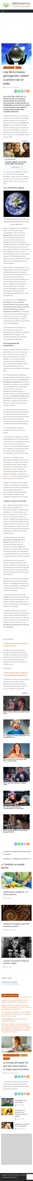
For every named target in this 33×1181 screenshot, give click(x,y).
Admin (17, 87)
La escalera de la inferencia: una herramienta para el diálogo (21, 1113)
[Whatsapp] (18, 91)
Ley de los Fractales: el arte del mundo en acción (17, 852)
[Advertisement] (16, 30)
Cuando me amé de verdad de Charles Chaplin (16, 962)
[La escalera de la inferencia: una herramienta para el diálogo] (7, 1114)
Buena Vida (24, 1055)
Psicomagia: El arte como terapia (20, 1101)
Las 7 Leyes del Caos (9, 67)
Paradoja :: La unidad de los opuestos (16, 859)
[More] (28, 91)
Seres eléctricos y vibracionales (17, 1002)
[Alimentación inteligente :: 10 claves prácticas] (16, 873)
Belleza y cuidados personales (11, 1055)
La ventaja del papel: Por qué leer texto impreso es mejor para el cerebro (16, 1066)
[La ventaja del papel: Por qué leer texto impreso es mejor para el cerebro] (16, 1044)
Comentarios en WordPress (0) (10, 984)
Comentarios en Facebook (9, 982)
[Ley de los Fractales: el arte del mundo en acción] (16, 906)
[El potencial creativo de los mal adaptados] (7, 1126)
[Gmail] (25, 91)
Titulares (18, 67)
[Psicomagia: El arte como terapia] (7, 1102)
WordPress (13, 1177)
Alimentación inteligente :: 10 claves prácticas (15, 893)
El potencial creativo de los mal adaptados (22, 1125)
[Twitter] (22, 91)
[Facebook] (15, 91)
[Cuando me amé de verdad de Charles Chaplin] (16, 938)
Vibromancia (16, 1175)
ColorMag (4, 1177)
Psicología (6, 1058)
